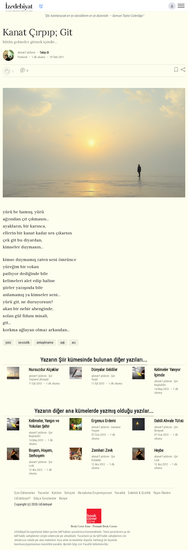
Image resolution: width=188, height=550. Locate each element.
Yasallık (120, 493)
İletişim (69, 493)
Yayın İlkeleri (162, 493)
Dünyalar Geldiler (104, 369)
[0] (7, 71)
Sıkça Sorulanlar (44, 498)
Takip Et (44, 52)
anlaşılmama (45, 342)
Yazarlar (43, 493)
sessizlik (24, 342)
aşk (62, 342)
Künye (63, 498)
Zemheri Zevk (102, 450)
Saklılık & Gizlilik (139, 493)
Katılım (57, 493)
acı (74, 342)
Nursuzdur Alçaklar (44, 369)
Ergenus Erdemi (103, 420)
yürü (8, 342)
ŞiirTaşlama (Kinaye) (41, 377)
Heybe (158, 450)
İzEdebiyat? (22, 498)
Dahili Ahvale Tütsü (169, 420)
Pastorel (22, 57)
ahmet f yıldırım (26, 52)
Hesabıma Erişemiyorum (95, 493)
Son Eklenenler (24, 493)
